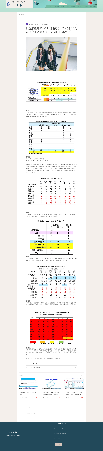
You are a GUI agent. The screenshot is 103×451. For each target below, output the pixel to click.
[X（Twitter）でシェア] (29, 363)
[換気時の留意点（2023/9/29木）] (29, 383)
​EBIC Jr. (18, 5)
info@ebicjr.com (15, 435)
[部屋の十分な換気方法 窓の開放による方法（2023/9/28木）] (51, 383)
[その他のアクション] (76, 24)
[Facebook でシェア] (26, 363)
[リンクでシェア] (36, 363)
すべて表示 (82, 375)
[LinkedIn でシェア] (33, 363)
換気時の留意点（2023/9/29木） (28, 393)
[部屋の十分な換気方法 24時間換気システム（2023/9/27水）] (74, 383)
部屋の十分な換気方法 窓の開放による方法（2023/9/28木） (51, 394)
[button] (82, 14)
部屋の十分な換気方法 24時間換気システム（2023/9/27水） (74, 394)
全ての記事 (21, 14)
